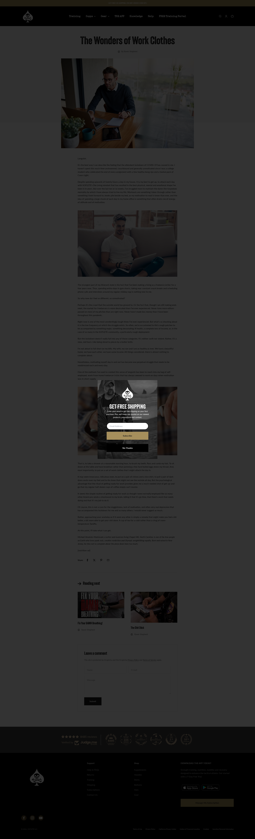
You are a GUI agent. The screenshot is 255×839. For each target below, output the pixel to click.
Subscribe (127, 435)
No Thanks (127, 448)
